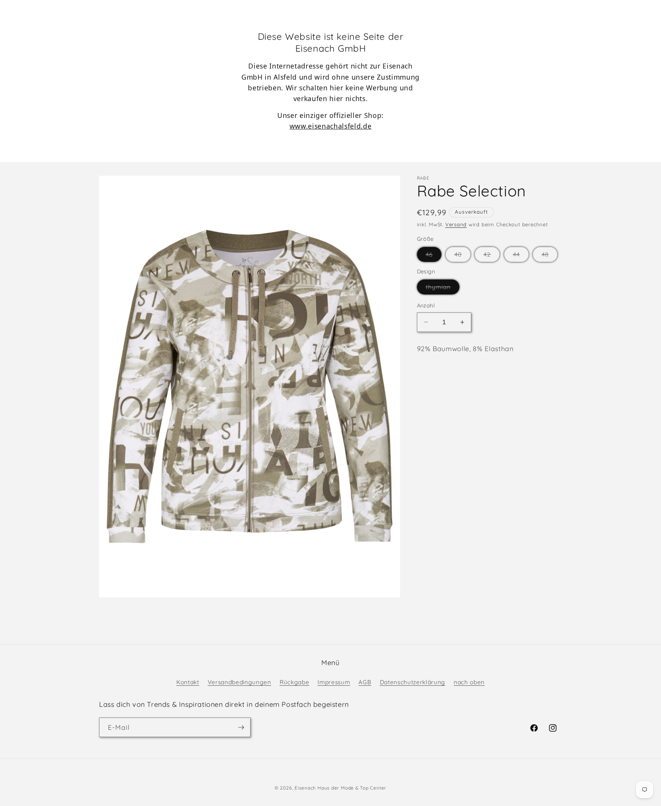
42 (492, 256)
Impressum (333, 682)
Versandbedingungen (239, 682)
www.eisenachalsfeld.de (331, 126)
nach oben (469, 682)
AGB (364, 682)
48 (549, 256)
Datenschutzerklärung (412, 682)
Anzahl (426, 305)
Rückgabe (294, 682)
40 (462, 256)
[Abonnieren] (241, 727)
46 (433, 256)
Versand (456, 224)
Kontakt (187, 682)
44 (521, 256)
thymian (443, 288)
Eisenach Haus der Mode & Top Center (340, 788)
